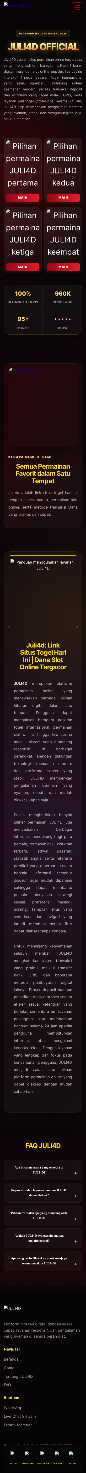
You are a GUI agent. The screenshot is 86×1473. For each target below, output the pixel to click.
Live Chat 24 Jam (20, 1416)
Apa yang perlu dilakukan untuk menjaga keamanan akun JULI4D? (39, 1261)
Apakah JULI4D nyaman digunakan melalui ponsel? (39, 1238)
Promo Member (18, 1425)
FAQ (7, 1384)
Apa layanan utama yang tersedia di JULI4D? (39, 1170)
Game (9, 1367)
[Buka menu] (77, 7)
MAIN (22, 200)
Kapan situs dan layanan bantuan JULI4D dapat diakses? (39, 1193)
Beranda (11, 1359)
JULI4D (20, 683)
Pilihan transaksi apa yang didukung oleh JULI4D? (39, 1215)
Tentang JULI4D (18, 1376)
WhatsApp (13, 1407)
